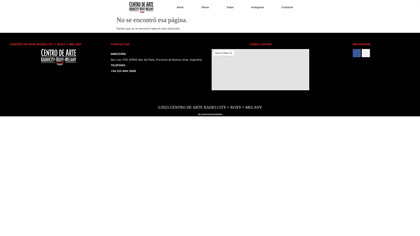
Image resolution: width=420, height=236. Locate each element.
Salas (230, 7)
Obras (205, 7)
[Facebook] (357, 53)
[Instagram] (366, 53)
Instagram (257, 7)
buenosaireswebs (211, 114)
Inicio (180, 7)
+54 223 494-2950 (123, 71)
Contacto (287, 7)
